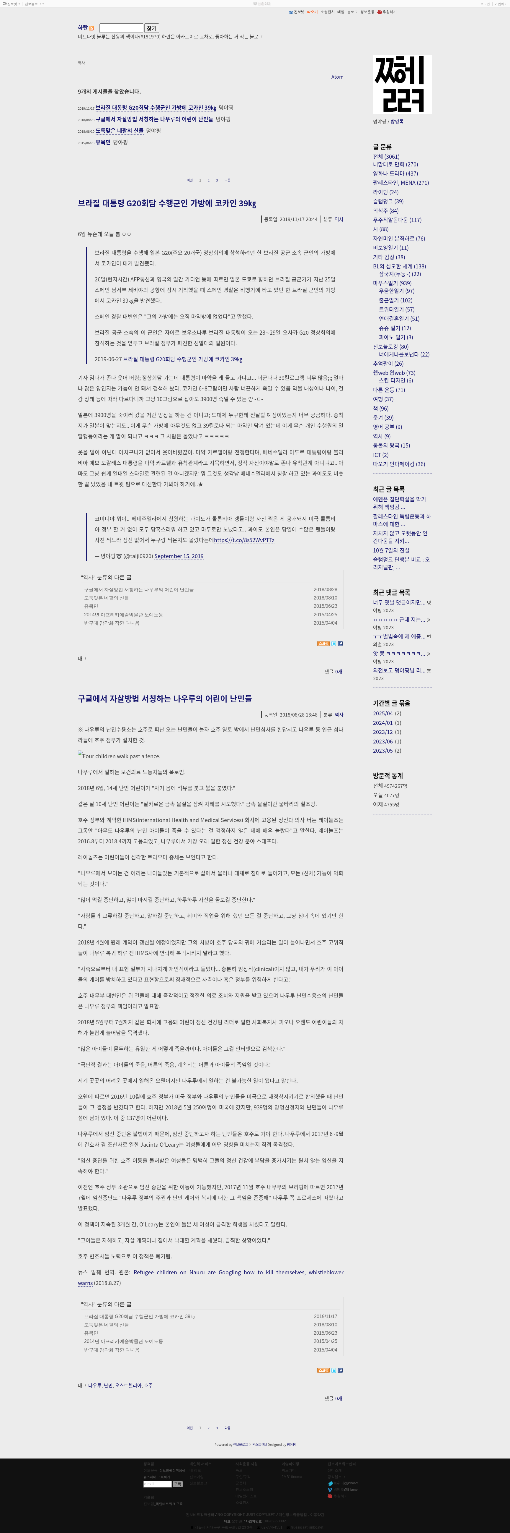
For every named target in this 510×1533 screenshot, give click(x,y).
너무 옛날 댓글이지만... (399, 602)
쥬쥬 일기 (395, 328)
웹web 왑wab (394, 372)
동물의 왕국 (391, 445)
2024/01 (383, 722)
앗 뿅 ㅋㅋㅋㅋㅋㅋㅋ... (399, 653)
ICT (381, 454)
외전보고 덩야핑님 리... (399, 670)
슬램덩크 (388, 201)
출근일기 (396, 300)
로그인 (485, 4)
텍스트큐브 (259, 1444)
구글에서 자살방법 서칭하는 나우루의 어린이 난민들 (154, 119)
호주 (148, 1385)
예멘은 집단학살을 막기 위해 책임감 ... (399, 503)
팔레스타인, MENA (401, 182)
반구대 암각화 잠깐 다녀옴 (112, 622)
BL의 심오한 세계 (399, 266)
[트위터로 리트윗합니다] (333, 643)
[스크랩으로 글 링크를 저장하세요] (323, 643)
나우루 (95, 1385)
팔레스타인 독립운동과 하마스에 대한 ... (402, 520)
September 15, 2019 (179, 556)
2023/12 (383, 731)
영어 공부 (387, 426)
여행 (383, 399)
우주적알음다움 (397, 219)
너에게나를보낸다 (404, 354)
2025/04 (383, 713)
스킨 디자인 (396, 380)
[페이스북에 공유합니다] (340, 643)
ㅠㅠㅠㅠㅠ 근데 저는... (399, 619)
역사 (339, 219)
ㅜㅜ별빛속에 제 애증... (399, 636)
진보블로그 (240, 1444)
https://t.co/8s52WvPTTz (244, 540)
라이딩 (386, 192)
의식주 (386, 210)
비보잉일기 (391, 247)
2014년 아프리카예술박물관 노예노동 (123, 614)
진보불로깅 (391, 346)
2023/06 (383, 741)
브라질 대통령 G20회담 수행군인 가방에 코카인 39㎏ (156, 107)
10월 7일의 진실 (391, 550)
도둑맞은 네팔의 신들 (120, 130)
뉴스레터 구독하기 (156, 1477)
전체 (386, 156)
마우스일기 (392, 283)
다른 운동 (389, 389)
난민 (108, 1385)
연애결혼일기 (399, 318)
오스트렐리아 (128, 1385)
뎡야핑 (291, 1444)
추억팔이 (388, 363)
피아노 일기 (396, 337)
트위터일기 (397, 309)
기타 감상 (389, 257)
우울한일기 (397, 290)
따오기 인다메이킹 (399, 464)
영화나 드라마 (395, 173)
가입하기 (501, 4)
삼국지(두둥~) (400, 274)
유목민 (103, 142)
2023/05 (383, 750)
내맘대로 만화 (395, 164)
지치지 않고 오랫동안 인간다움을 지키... (400, 537)
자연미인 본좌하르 (399, 238)
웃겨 (383, 417)
